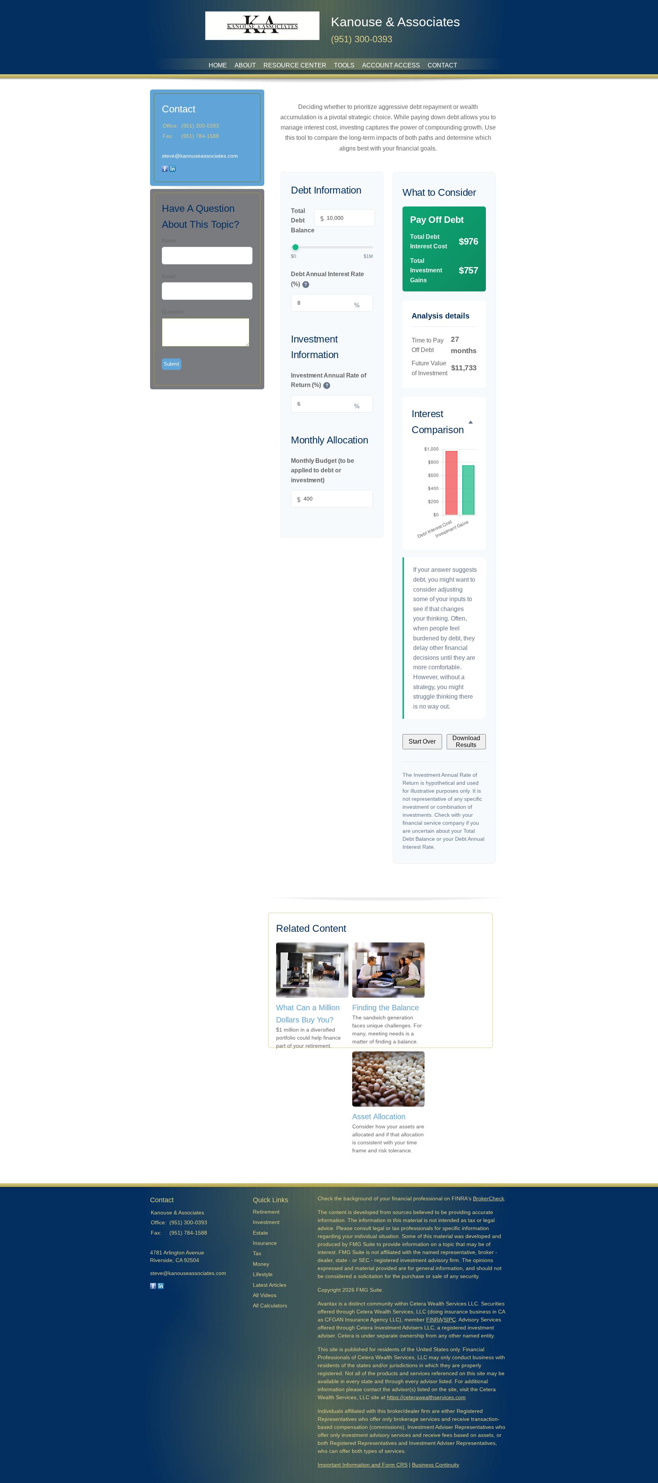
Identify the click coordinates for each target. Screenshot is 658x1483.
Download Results (466, 741)
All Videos (264, 1295)
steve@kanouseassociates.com (200, 156)
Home (218, 65)
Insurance (265, 1243)
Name (169, 240)
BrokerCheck (488, 1198)
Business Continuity (435, 1465)
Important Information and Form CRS (362, 1465)
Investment (266, 1222)
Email (168, 276)
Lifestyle (263, 1274)
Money (261, 1264)
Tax (257, 1253)
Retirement (266, 1212)
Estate (260, 1233)
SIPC (450, 1320)
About (245, 65)
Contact (442, 65)
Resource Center (295, 65)
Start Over (422, 741)
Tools (344, 65)
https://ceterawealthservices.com (426, 1397)
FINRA (434, 1320)
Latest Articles (269, 1285)
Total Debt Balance (307, 220)
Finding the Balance (385, 1007)
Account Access (391, 65)
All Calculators (270, 1305)
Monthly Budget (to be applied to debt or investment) (322, 470)
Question (173, 312)
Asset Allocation (379, 1116)
